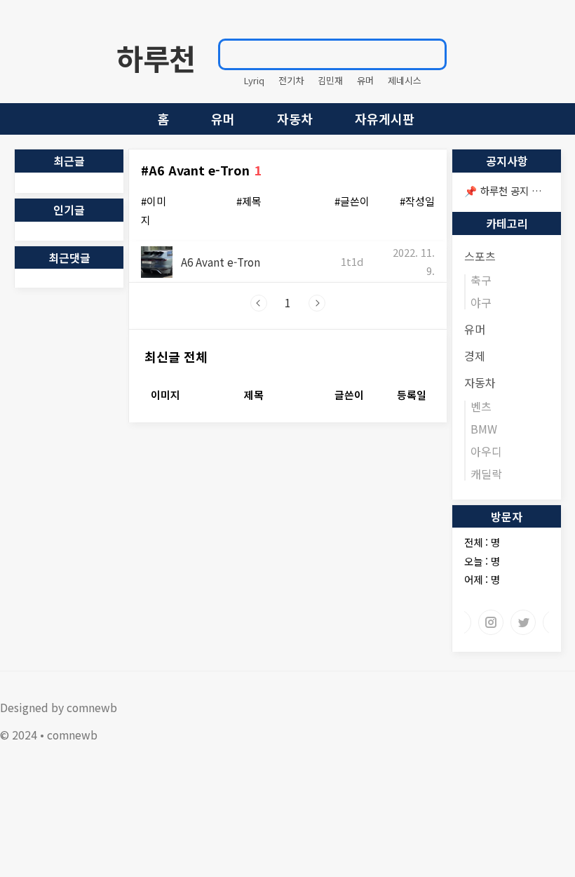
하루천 (156, 57)
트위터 (523, 622)
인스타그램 (490, 622)
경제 (474, 355)
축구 (481, 280)
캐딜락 (486, 473)
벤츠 (481, 406)
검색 (429, 54)
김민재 (330, 80)
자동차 (295, 118)
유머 (365, 80)
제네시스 (404, 80)
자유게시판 (384, 118)
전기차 (291, 80)
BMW (484, 428)
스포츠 (480, 256)
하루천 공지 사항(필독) (527, 190)
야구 (481, 302)
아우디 (486, 451)
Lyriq (254, 80)
